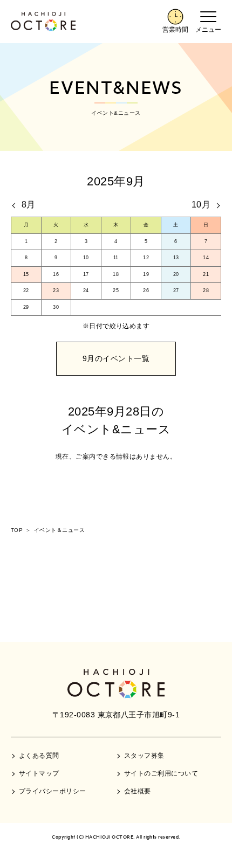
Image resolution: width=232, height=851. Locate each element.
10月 (201, 204)
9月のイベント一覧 (116, 358)
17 (86, 274)
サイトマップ (39, 773)
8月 (29, 204)
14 (206, 257)
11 (116, 257)
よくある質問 (39, 755)
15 (26, 274)
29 (26, 307)
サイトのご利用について (161, 773)
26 (146, 290)
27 (176, 290)
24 (86, 290)
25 (116, 290)
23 (56, 290)
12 (146, 257)
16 (56, 274)
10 (86, 257)
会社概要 (137, 791)
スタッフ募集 (144, 755)
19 (146, 274)
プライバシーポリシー (52, 791)
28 (206, 290)
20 (176, 274)
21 (206, 274)
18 (116, 274)
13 (176, 257)
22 (26, 290)
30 (56, 307)
